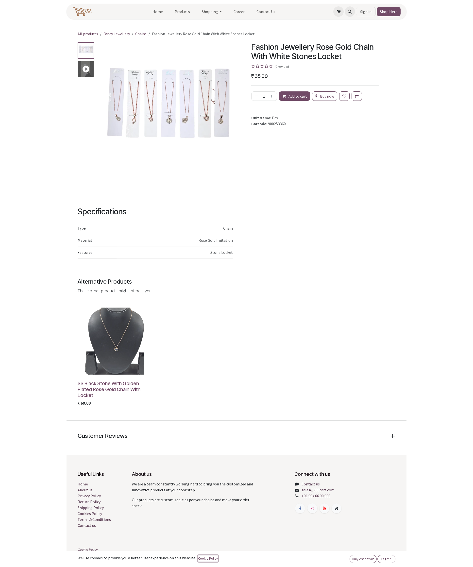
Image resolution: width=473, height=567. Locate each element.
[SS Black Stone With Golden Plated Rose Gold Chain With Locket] (116, 340)
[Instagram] (312, 508)
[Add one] (272, 96)
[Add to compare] (357, 96)
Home (83, 483)
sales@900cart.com (318, 489)
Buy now (326, 96)
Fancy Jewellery (116, 33)
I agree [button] (386, 559)
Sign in (366, 11)
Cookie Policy (88, 549)
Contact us (87, 525)
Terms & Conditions (94, 519)
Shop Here (388, 11)
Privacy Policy (89, 495)
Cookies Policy (90, 513)
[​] (300, 508)
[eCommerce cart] (338, 11)
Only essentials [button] (363, 559)
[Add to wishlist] (344, 96)
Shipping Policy (91, 507)
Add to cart (297, 96)
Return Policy (89, 501)
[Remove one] (256, 96)
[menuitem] (158, 12)
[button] (350, 11)
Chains (141, 33)
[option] (236, 355)
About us (85, 489)
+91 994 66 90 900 (316, 495)
